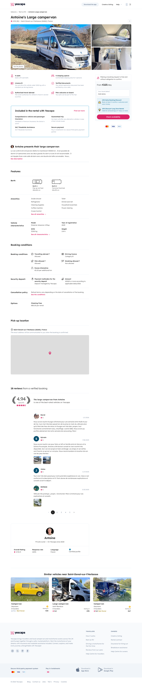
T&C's (50, 682)
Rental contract (116, 640)
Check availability (113, 117)
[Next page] (74, 512)
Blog (29, 682)
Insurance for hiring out (119, 644)
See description (17, 159)
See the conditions (38, 294)
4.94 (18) (16, 21)
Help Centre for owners (119, 651)
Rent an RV (90, 640)
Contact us (36, 682)
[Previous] (13, 589)
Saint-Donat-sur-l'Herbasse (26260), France (37, 21)
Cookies (64, 682)
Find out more (79, 111)
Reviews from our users (94, 650)
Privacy (56, 682)
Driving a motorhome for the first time (95, 645)
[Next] (46, 589)
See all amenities (38, 214)
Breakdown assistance (119, 648)
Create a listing (107, 4)
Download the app (90, 4)
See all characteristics (40, 234)
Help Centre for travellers (95, 654)
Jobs (44, 682)
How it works (90, 636)
